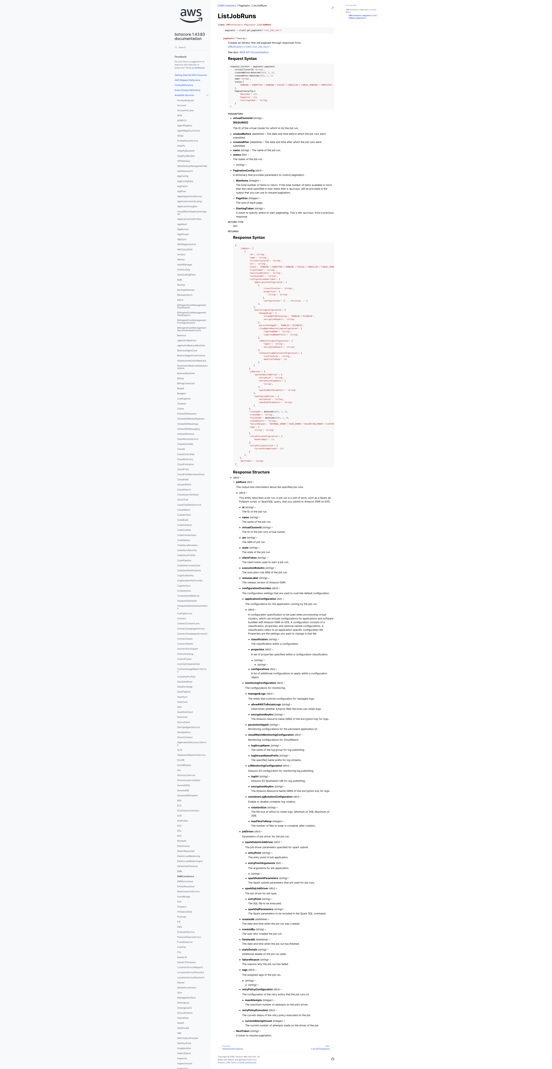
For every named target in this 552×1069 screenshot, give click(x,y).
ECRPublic (182, 820)
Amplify (181, 145)
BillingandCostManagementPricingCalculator (191, 321)
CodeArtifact (184, 515)
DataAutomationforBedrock (191, 360)
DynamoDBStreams (187, 795)
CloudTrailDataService (189, 504)
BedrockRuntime (186, 373)
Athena (181, 259)
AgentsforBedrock (186, 340)
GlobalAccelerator (186, 987)
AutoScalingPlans (186, 274)
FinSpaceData (184, 911)
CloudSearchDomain (188, 494)
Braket (180, 388)
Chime (180, 408)
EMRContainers (185, 876)
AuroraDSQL (183, 785)
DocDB (180, 760)
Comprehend (184, 590)
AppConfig (182, 176)
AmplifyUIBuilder (186, 156)
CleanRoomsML (185, 444)
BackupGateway (185, 290)
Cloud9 (181, 449)
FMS (179, 927)
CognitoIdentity (185, 575)
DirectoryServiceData (188, 780)
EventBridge (183, 896)
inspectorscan (184, 1063)
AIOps (180, 135)
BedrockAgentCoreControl (191, 355)
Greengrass (183, 1002)
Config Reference (184, 85)
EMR (179, 871)
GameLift (182, 957)
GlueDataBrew (184, 681)
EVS (179, 901)
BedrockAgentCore (187, 350)
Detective (182, 717)
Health (180, 1023)
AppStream (183, 234)
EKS (179, 836)
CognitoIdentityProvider (190, 580)
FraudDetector (185, 942)
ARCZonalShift (185, 249)
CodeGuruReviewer (187, 545)
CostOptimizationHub (188, 664)
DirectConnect (185, 737)
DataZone (182, 702)
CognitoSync (184, 585)
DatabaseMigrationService (191, 755)
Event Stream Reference (187, 90)
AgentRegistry (184, 125)
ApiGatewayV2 (185, 171)
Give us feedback (195, 67)
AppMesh (182, 224)
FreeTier (181, 947)
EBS (179, 800)
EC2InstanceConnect (188, 810)
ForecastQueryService (189, 937)
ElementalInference (187, 866)
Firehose (181, 916)
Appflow (181, 191)
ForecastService (185, 932)
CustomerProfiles (186, 676)
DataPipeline (184, 691)
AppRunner (183, 229)
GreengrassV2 (184, 1007)
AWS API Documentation (254, 52)
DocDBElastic (184, 765)
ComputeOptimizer (187, 600)
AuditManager (184, 264)
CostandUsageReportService (192, 670)
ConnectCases (185, 638)
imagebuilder (184, 1048)
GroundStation (185, 1013)
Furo (254, 1060)
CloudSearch (184, 489)
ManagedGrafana (186, 997)
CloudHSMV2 (184, 484)
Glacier (181, 982)
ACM (179, 115)
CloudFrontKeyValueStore (190, 474)
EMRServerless (185, 881)
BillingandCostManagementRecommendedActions (191, 329)
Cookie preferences (247, 1062)
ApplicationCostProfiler (189, 219)
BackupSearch (184, 295)
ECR (179, 815)
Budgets (181, 393)
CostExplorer (184, 398)
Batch (180, 300)
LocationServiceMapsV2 (190, 967)
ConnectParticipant (187, 648)
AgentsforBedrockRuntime (191, 345)
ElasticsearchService (188, 891)
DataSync (182, 697)
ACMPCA (182, 120)
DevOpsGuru (184, 732)
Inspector (182, 1058)
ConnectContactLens (188, 623)
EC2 (179, 805)
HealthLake (183, 1028)
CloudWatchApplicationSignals (192, 213)
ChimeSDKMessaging (188, 429)
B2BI (179, 279)
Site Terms (231, 1062)
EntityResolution (185, 886)
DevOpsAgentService (188, 727)
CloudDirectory (185, 459)
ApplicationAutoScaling (189, 201)
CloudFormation (185, 464)
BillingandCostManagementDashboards (191, 306)
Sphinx (231, 1060)
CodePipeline (184, 560)
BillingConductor (186, 383)
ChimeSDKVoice (185, 434)
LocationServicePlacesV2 (190, 972)
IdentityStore (184, 1043)
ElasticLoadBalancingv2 (190, 861)
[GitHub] (332, 1060)
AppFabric (182, 186)
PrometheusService (187, 140)
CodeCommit (184, 530)
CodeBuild (182, 520)
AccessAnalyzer (185, 100)
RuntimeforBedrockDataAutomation (192, 367)
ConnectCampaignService (191, 628)
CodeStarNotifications (189, 570)
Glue (179, 992)
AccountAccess (185, 110)
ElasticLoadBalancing (188, 856)
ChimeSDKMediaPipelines (190, 418)
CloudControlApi (185, 454)
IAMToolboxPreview (187, 1038)
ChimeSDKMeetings (187, 424)
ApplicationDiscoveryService (191, 743)
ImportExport (184, 1053)
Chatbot (181, 403)
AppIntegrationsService (189, 196)
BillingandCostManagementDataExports (191, 314)
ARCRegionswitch (186, 244)
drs (179, 770)
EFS (179, 830)
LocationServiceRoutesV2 (190, 977)
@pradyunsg (244, 1060)
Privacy (221, 1062)
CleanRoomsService (187, 439)
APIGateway (183, 161)
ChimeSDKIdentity (187, 413)
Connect (181, 618)
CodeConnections (186, 535)
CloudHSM (182, 479)
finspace (181, 906)
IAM (179, 1033)
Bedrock (181, 335)
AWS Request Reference (187, 80)
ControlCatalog (185, 654)
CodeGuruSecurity (187, 550)
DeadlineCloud (185, 712)
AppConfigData (185, 181)
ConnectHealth (185, 643)
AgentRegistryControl (188, 130)
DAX (179, 707)
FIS (179, 921)
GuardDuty (183, 1018)
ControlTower (184, 659)
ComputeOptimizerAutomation (192, 607)
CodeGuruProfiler (186, 555)
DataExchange (184, 686)
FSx (179, 952)
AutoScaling (183, 269)
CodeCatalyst (184, 525)
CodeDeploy (183, 540)
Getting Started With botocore (191, 75)
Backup (181, 284)
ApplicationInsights (187, 206)
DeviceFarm (183, 722)
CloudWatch (183, 509)
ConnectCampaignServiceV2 (192, 633)
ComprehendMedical (188, 595)
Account (181, 105)
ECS (179, 825)
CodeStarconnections (188, 565)
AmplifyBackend (185, 150)
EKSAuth (181, 841)
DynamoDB (183, 790)
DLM (179, 750)
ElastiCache (183, 846)
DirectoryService (186, 775)
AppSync (182, 239)
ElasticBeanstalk (186, 851)
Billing (180, 378)
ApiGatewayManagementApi (192, 166)
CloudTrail (182, 499)
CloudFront (183, 469)
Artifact (181, 254)
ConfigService (184, 613)
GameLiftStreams (186, 962)
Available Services (184, 95)
